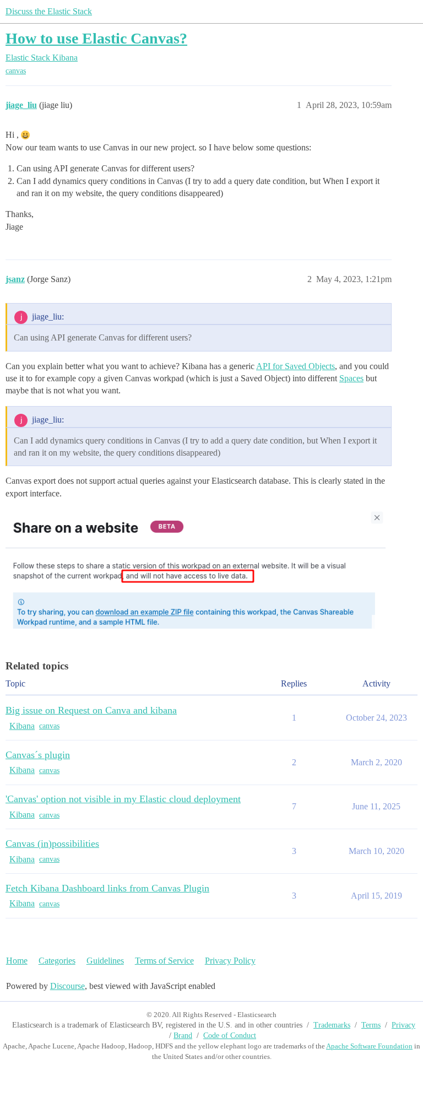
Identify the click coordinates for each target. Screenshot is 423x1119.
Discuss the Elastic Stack (49, 11)
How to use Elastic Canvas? (96, 38)
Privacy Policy (230, 960)
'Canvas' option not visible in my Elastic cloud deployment (123, 798)
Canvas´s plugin (38, 754)
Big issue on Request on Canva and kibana (91, 710)
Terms (371, 1025)
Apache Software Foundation (369, 1046)
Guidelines (105, 960)
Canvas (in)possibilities (52, 843)
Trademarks (331, 1025)
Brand (182, 1035)
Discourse (67, 986)
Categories (57, 960)
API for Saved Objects (295, 366)
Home (17, 960)
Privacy (403, 1025)
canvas (16, 71)
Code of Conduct (229, 1035)
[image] (196, 569)
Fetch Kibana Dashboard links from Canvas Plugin (107, 888)
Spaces (351, 378)
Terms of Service (164, 960)
